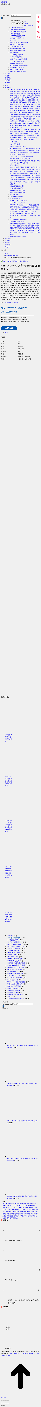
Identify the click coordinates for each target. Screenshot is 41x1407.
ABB (6, 1204)
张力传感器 (28, 1212)
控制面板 (23, 1214)
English (8, 1355)
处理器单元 (14, 1212)
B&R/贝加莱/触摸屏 (13, 961)
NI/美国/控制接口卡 (13, 971)
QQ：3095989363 (9, 311)
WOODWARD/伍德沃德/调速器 (16, 982)
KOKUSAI (21, 1208)
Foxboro (5, 1208)
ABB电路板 (23, 1204)
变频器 (9, 1212)
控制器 (9, 1214)
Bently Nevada (12, 1206)
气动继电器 (10, 1216)
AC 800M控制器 (31, 1204)
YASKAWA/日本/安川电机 (14, 984)
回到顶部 (38, 16)
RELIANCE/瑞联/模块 (13, 990)
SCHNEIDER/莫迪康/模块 (15, 959)
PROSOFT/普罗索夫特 (14, 952)
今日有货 (9, 328)
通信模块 (9, 1218)
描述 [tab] (6, 332)
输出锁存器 (32, 1216)
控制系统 (18, 1214)
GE (9, 1208)
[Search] (2, 18)
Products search (5, 15)
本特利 (28, 1214)
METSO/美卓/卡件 (12, 980)
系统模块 (26, 1216)
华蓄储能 (10, 936)
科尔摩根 (20, 1216)
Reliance (27, 1208)
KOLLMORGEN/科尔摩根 (14, 978)
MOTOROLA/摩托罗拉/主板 (15, 973)
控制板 (13, 1214)
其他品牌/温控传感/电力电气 (15, 998)
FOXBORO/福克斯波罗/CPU (15, 946)
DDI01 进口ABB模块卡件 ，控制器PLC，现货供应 (8, 781)
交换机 (28, 1209)
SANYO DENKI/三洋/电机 (14, 969)
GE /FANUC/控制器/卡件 (14, 942)
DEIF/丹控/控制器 (12, 988)
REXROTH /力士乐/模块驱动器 (16, 963)
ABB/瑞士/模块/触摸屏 (11, 302)
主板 (24, 1209)
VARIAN (11, 1209)
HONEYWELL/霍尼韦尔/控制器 (16, 965)
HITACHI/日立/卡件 (12, 992)
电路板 (16, 1216)
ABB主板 (17, 1204)
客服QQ (38, 26)
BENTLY (5, 1206)
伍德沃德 (32, 1209)
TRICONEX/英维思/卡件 (14, 948)
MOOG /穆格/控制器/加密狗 (15, 994)
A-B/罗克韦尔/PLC (12, 940)
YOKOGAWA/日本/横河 (14, 975)
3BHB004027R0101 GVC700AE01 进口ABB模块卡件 (8, 917)
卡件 (5, 1212)
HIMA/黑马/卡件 (12, 954)
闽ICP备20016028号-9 (17, 1353)
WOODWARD (18, 1209)
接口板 (34, 1212)
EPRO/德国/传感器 (12, 957)
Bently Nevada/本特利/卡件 (15, 944)
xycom (9, 996)
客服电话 (38, 21)
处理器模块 (21, 1212)
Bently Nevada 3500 (23, 1206)
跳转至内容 (4, 2)
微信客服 (38, 31)
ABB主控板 (11, 1204)
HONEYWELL (14, 1208)
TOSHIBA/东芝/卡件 (13, 950)
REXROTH (33, 1208)
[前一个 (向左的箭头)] (2, 1405)
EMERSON (32, 1206)
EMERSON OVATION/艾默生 (15, 967)
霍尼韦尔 (15, 1218)
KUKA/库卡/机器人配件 (14, 986)
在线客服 (38, 36)
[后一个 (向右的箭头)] (4, 1405)
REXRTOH (6, 1209)
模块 (32, 1214)
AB (3, 1204)
